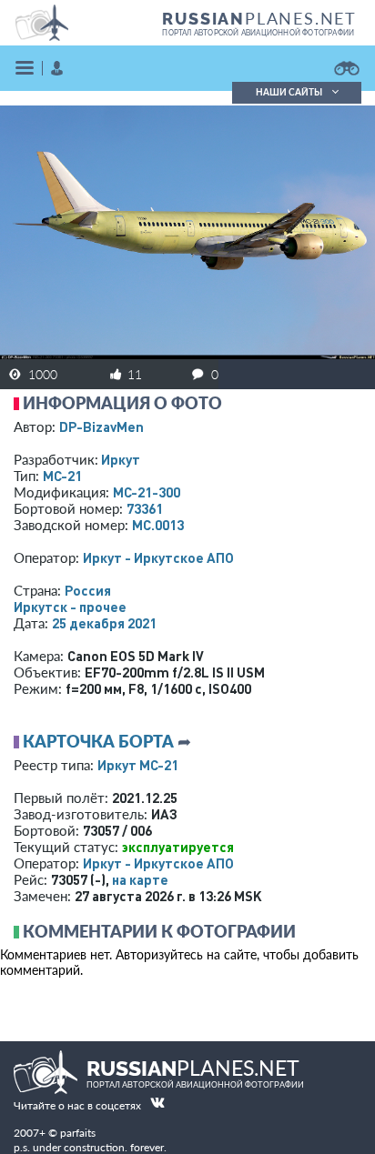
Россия (88, 590)
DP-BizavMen (101, 426)
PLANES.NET (259, 18)
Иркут (120, 459)
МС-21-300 (146, 492)
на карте (140, 879)
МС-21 (62, 475)
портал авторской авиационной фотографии (258, 32)
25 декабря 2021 (104, 623)
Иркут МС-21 (137, 765)
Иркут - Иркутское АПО (158, 557)
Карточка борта (98, 741)
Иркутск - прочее (70, 606)
